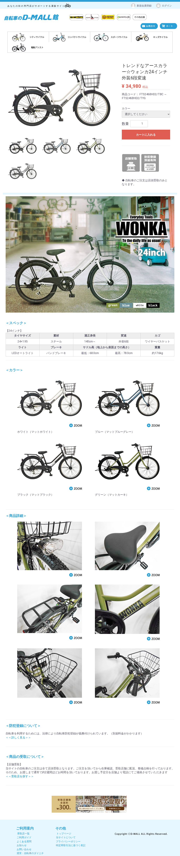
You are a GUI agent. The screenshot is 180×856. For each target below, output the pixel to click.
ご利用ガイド (24, 837)
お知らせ (22, 845)
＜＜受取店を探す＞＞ (20, 776)
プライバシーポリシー (68, 841)
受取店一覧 (23, 833)
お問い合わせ (24, 849)
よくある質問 (24, 841)
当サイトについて (66, 837)
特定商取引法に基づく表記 (70, 845)
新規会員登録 (144, 5)
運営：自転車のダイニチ (30, 853)
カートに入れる (146, 134)
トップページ (63, 833)
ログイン (167, 5)
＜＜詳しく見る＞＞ (18, 737)
